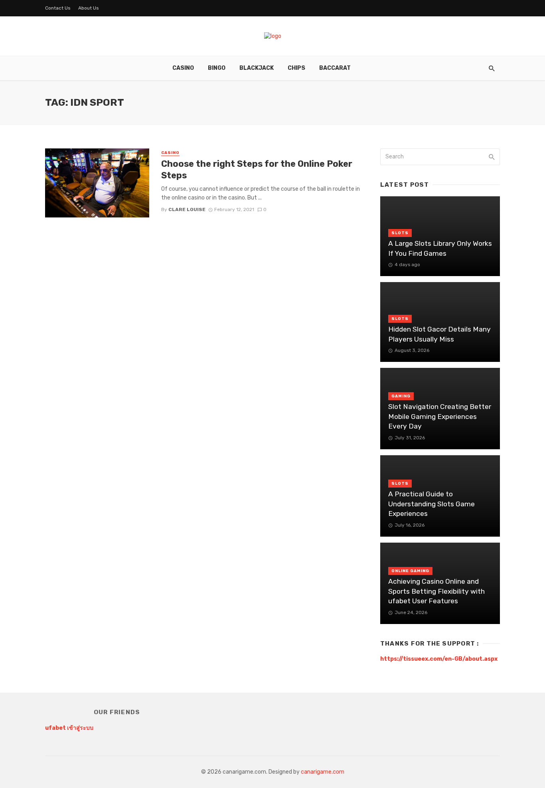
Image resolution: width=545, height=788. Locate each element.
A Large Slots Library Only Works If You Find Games (440, 248)
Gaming (401, 396)
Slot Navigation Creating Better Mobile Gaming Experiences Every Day (439, 416)
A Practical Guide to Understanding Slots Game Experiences (431, 503)
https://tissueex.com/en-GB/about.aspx (439, 659)
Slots (400, 233)
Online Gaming (410, 571)
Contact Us (58, 8)
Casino (183, 68)
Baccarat (335, 68)
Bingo (216, 68)
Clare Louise (186, 209)
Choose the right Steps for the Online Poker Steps (256, 169)
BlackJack (256, 68)
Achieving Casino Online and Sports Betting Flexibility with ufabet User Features (436, 591)
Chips (296, 68)
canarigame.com (322, 771)
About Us (88, 8)
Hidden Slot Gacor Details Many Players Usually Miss (439, 334)
